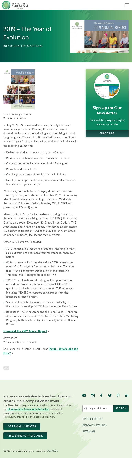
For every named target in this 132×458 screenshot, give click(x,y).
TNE (6, 368)
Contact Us (92, 419)
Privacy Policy (94, 425)
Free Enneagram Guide (25, 435)
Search (121, 408)
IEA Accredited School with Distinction (28, 409)
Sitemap (88, 431)
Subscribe (107, 133)
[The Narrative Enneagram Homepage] (15, 5)
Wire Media (52, 451)
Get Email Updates (22, 426)
